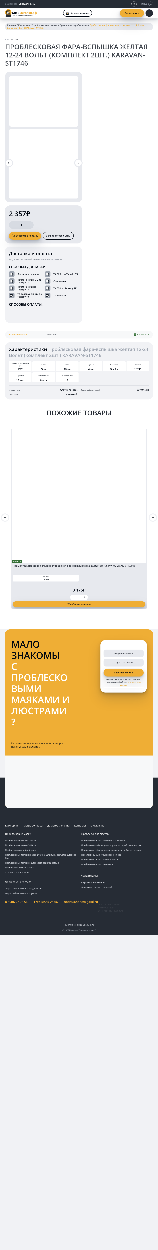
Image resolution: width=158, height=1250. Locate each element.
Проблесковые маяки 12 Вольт (21, 840)
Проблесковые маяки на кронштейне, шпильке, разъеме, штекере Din (40, 856)
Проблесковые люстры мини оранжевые (103, 840)
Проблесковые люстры (95, 834)
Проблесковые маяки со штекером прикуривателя (32, 862)
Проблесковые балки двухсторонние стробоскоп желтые (111, 845)
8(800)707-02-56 (16, 902)
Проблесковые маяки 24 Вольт (21, 845)
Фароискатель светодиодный (96, 887)
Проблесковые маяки (18, 834)
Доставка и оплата (58, 825)
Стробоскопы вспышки (45, 25)
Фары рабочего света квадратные (23, 888)
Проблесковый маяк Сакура (19, 867)
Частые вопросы (33, 825)
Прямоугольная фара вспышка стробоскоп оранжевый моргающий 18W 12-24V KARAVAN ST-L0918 (74, 565)
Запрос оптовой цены (58, 235)
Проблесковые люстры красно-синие (101, 854)
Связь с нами (132, 13)
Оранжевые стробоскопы (73, 25)
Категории (24, 25)
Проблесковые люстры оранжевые (99, 859)
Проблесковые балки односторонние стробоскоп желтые (111, 850)
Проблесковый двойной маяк (20, 850)
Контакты (80, 825)
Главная (11, 25)
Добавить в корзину (27, 235)
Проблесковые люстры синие (97, 864)
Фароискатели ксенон (93, 882)
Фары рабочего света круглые (21, 893)
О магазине (97, 825)
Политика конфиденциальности (79, 924)
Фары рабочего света (18, 882)
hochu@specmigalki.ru (81, 902)
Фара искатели (90, 875)
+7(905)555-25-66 (46, 902)
